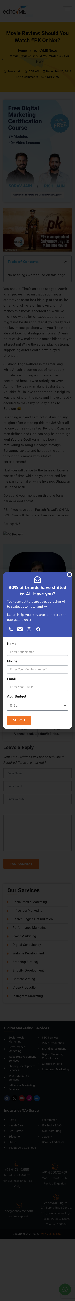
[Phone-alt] (11, 629)
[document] (37, 650)
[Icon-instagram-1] (29, 629)
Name (11, 643)
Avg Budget (16, 696)
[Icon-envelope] (20, 629)
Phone (12, 661)
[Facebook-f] (38, 629)
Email (11, 679)
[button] (69, 574)
